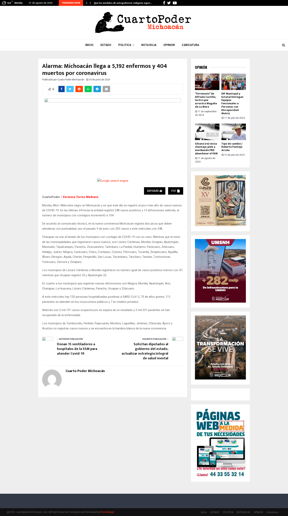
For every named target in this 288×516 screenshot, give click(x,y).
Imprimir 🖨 (154, 190)
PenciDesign (107, 512)
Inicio (89, 45)
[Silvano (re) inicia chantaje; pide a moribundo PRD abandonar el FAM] (207, 132)
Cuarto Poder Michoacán (70, 79)
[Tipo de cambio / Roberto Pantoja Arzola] (233, 132)
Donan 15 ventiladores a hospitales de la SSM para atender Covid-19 (77, 349)
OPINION (169, 45)
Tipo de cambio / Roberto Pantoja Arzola (231, 147)
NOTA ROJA (148, 45)
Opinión (201, 67)
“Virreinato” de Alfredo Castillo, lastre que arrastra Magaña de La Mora (206, 100)
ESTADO (106, 45)
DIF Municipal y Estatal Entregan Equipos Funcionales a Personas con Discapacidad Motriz (232, 103)
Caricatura (190, 45)
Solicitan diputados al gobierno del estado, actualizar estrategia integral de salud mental (145, 351)
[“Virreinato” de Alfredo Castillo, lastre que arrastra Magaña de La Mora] (207, 82)
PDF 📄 (175, 190)
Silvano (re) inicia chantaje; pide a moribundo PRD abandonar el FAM (206, 148)
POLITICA (124, 45)
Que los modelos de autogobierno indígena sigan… (123, 3)
